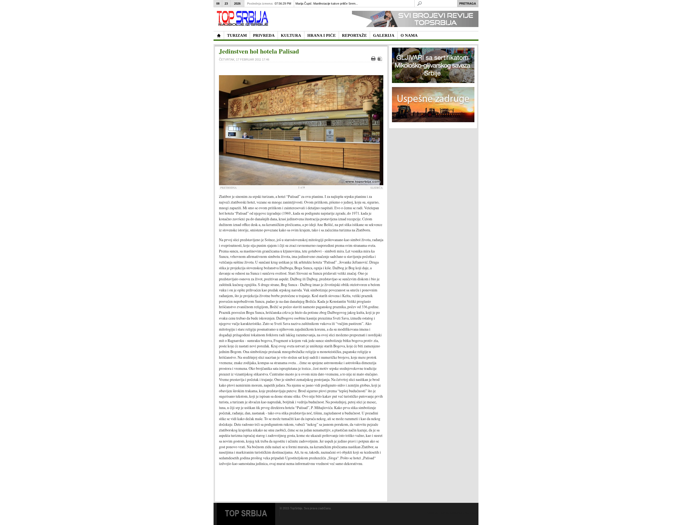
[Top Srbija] (244, 18)
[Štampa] (374, 59)
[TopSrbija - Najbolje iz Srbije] (218, 35)
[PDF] (380, 59)
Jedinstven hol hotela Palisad (259, 51)
